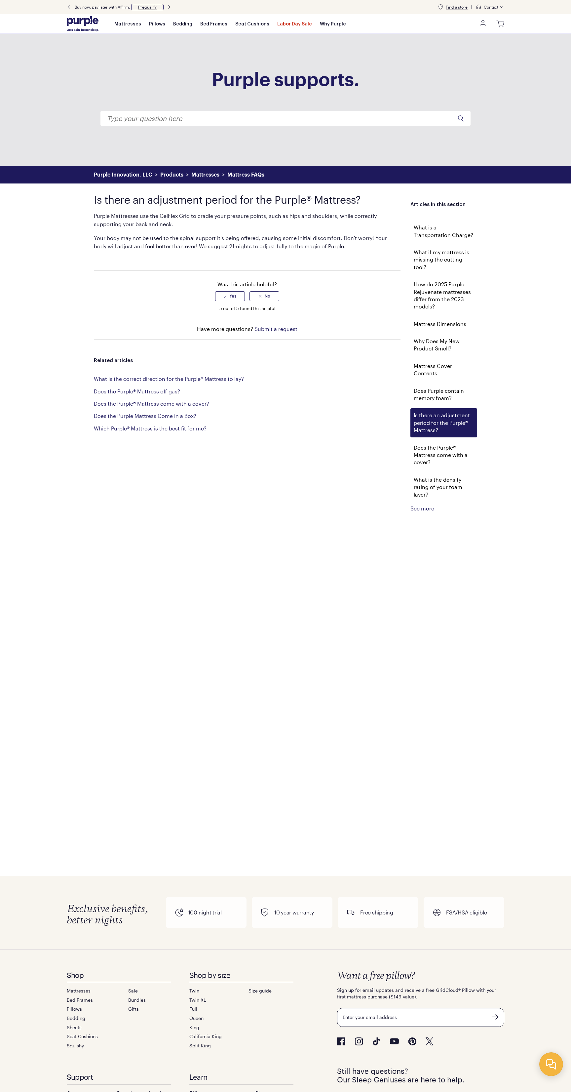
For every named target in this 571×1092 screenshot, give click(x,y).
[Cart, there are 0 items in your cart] (500, 24)
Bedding (182, 24)
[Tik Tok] (376, 1041)
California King (205, 1036)
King (194, 1027)
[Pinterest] (412, 1041)
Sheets (74, 1027)
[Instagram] (359, 1041)
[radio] (230, 296)
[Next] (169, 7)
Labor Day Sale (294, 24)
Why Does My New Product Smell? (437, 344)
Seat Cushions (252, 24)
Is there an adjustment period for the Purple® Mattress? (442, 422)
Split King (200, 1045)
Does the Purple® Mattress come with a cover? (441, 454)
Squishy (75, 1045)
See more (422, 508)
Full (193, 1009)
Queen (196, 1018)
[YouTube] (394, 1041)
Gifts (133, 1009)
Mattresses (127, 24)
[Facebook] (341, 1041)
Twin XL (197, 1000)
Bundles (137, 1000)
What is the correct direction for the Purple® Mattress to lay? (169, 379)
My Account (483, 24)
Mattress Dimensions (440, 324)
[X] (430, 1041)
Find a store (457, 7)
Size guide (260, 990)
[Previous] (69, 7)
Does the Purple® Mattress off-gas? (137, 391)
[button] (147, 7)
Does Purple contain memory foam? (439, 394)
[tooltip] (490, 7)
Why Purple (333, 24)
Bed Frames (213, 24)
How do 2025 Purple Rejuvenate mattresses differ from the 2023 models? (442, 295)
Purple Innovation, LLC (123, 175)
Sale (133, 990)
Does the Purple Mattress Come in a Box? (145, 416)
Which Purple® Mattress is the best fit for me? (150, 428)
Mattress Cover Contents (433, 369)
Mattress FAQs (245, 175)
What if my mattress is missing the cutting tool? (441, 259)
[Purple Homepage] (82, 23)
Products (171, 175)
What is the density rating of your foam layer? (438, 487)
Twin (194, 990)
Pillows (157, 24)
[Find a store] (440, 7)
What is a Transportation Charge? (443, 231)
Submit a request (275, 329)
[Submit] (495, 1017)
